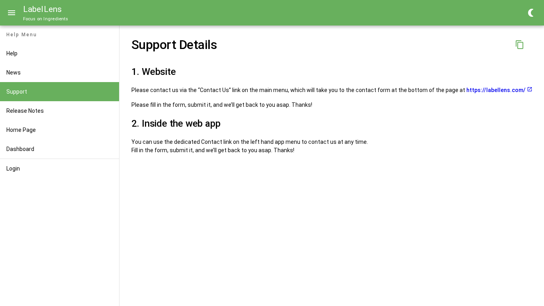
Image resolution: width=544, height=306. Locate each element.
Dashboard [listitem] (20, 149)
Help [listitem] (12, 53)
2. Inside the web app (176, 123)
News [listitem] (13, 72)
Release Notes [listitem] (25, 111)
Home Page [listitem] (21, 130)
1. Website (153, 71)
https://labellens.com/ (496, 90)
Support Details (174, 44)
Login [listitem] (13, 168)
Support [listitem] (16, 91)
